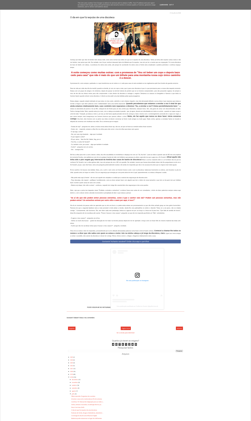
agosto (74, 391)
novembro (75, 382)
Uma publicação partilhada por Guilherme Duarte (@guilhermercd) (137, 306)
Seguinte (72, 328)
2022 (71, 366)
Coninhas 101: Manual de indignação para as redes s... (87, 402)
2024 (71, 360)
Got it (171, 5)
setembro (75, 388)
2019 (71, 374)
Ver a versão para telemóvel (125, 333)
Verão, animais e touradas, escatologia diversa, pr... (86, 404)
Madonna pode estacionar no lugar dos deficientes (86, 418)
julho (73, 394)
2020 (71, 371)
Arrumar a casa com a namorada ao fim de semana (86, 399)
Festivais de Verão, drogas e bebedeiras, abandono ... (87, 413)
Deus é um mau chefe (77, 407)
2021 (71, 368)
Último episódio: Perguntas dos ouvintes (83, 396)
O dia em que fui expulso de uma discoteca (84, 410)
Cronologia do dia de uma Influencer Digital (84, 415)
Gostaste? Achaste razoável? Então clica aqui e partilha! (125, 241)
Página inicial (126, 328)
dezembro (75, 379)
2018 (71, 377)
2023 (71, 363)
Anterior (179, 328)
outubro (74, 385)
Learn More (164, 5)
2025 (71, 357)
